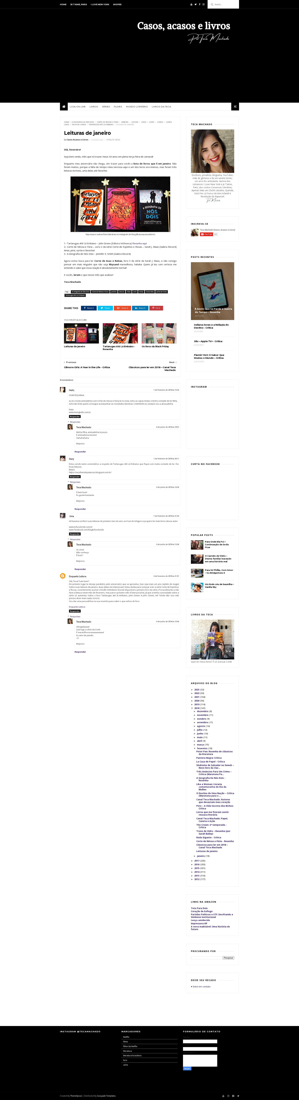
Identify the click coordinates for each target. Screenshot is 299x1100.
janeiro (124, 122)
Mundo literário (137, 106)
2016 (197, 864)
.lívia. (71, 516)
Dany (71, 459)
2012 (197, 879)
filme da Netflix (130, 1046)
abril (200, 740)
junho (200, 733)
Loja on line (78, 106)
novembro (203, 714)
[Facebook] (199, 4)
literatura (127, 1051)
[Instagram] (203, 4)
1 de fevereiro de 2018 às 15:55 (166, 390)
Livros (94, 106)
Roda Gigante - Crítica (208, 837)
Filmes (118, 106)
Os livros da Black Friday (155, 346)
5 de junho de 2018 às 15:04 (167, 544)
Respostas (75, 421)
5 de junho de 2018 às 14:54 (167, 487)
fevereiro (202, 748)
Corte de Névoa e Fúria (107, 122)
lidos (143, 122)
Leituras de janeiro (74, 346)
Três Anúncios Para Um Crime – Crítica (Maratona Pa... (214, 773)
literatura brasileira (132, 1055)
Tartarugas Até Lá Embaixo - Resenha (119, 348)
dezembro (203, 711)
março (201, 744)
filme (125, 1041)
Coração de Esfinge (202, 911)
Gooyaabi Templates (106, 1096)
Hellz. (72, 390)
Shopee (117, 4)
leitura (134, 122)
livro (151, 122)
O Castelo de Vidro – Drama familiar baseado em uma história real (218, 559)
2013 (197, 875)
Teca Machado (83, 427)
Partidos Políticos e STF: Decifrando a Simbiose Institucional (212, 916)
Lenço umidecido (200, 920)
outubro (202, 718)
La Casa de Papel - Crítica (210, 761)
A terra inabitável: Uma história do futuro (210, 928)
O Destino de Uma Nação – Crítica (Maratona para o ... (215, 794)
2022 (197, 693)
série (125, 1064)
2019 (197, 704)
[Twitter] (196, 4)
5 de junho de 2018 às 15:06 (167, 621)
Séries (106, 106)
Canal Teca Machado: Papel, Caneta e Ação (212, 820)
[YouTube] (191, 4)
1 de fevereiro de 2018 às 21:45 (166, 516)
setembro (203, 722)
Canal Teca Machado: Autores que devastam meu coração (213, 801)
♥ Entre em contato (201, 986)
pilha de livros (79, 125)
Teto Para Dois (199, 908)
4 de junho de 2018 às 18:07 (167, 427)
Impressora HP (199, 923)
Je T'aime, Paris (78, 4)
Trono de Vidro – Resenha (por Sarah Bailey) (213, 832)
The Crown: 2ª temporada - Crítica (211, 826)
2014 (197, 871)
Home (63, 4)
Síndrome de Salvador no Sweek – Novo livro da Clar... (215, 766)
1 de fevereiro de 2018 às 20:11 (166, 459)
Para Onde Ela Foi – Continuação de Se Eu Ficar (217, 544)
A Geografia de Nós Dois (83, 122)
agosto (201, 726)
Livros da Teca (161, 106)
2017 (197, 860)
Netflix (126, 1037)
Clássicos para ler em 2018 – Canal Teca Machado (212, 846)
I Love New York (100, 4)
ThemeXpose (76, 1096)
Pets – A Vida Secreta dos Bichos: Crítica (215, 807)
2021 (197, 696)
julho (200, 729)
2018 (197, 708)
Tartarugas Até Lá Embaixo (101, 125)
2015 (197, 868)
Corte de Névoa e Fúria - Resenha (215, 841)
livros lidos (150, 292)
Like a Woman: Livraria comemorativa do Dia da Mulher (211, 787)
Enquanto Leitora (77, 576)
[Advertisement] (149, 71)
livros (160, 122)
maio (200, 737)
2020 (197, 700)
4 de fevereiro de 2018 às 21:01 (166, 576)
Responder (75, 416)
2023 (197, 689)
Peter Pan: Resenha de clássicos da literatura (214, 753)
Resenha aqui (139, 243)
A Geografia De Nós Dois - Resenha (210, 779)
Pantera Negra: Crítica (209, 757)
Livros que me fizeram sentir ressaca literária (212, 813)
